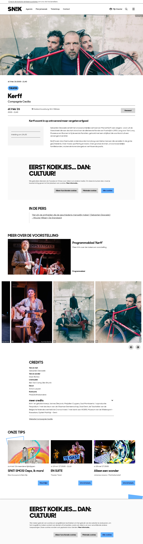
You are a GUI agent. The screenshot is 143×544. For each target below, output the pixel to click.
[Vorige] (131, 347)
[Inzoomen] (12, 341)
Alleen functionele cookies (66, 190)
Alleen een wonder (106, 471)
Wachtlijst (43, 483)
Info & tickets (85, 483)
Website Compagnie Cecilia (41, 419)
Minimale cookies (89, 190)
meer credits (36, 400)
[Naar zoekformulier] (126, 9)
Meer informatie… (72, 183)
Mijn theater (117, 9)
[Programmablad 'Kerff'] (39, 257)
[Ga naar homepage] (15, 9)
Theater (13, 88)
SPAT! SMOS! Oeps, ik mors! (26, 471)
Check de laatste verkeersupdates (23, 1)
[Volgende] (137, 347)
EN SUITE (57, 471)
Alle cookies (107, 190)
